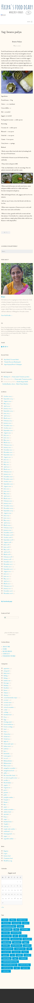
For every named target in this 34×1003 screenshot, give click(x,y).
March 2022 (7, 443)
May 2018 (6, 550)
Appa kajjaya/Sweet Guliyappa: (13, 364)
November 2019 (8, 508)
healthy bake (27, 939)
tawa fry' (6, 827)
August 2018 (7, 542)
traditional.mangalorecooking (10, 961)
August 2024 (7, 401)
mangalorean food (9, 771)
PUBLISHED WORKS (9, 656)
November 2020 (8, 479)
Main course (7, 766)
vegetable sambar (8, 839)
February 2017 (8, 586)
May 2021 (6, 464)
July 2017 (6, 574)
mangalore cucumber (9, 768)
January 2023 (7, 423)
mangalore (27, 945)
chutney (6, 695)
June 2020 (6, 491)
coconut (6, 700)
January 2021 (7, 474)
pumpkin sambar (8, 797)
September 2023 (8, 411)
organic (6, 785)
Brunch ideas (6, 923)
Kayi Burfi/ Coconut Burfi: (11, 359)
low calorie (5, 945)
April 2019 (7, 523)
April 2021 (7, 467)
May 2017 (6, 579)
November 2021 (8, 452)
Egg (5, 719)
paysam (6, 792)
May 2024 (6, 404)
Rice (5, 805)
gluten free (22, 936)
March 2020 (7, 498)
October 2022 (7, 428)
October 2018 (7, 537)
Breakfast (6, 688)
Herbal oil (6, 736)
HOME (5, 649)
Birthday (6, 685)
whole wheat (6, 971)
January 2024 (7, 409)
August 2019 (7, 513)
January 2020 (7, 503)
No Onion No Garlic (9, 775)
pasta (5, 790)
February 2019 (8, 528)
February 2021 (8, 472)
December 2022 (8, 426)
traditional (6, 831)
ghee (15, 936)
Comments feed (8, 858)
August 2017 (7, 571)
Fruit (5, 732)
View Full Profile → (6, 315)
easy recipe (5, 933)
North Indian (7, 783)
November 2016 (8, 593)
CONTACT (6, 654)
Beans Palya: (17, 42)
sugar (5, 819)
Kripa (3, 297)
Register (6, 851)
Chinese (6, 693)
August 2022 (7, 433)
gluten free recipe (16, 939)
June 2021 (6, 462)
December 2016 (8, 591)
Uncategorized (8, 834)
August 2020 (7, 486)
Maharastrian (7, 763)
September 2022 (8, 430)
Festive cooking (8, 727)
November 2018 (8, 535)
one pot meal (6, 952)
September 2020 (8, 484)
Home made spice (9, 744)
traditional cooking (24, 965)
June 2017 (6, 576)
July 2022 (6, 435)
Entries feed (7, 856)
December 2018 (8, 533)
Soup (5, 817)
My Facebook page (6, 601)
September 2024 (8, 399)
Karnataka (6, 753)
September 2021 (8, 455)
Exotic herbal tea (8, 724)
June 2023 (6, 413)
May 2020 (6, 494)
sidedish (19, 955)
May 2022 (6, 440)
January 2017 (7, 588)
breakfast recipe (22, 920)
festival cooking (16, 933)
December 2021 (8, 450)
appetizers (6, 668)
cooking (6, 712)
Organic (25, 952)
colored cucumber (9, 707)
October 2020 (7, 481)
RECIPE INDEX (7, 651)
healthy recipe (6, 942)
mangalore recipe (20, 949)
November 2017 (8, 564)
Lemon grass (7, 756)
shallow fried (7, 812)
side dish (6, 814)
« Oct (2, 907)
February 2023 (8, 421)
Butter (5, 690)
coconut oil (7, 705)
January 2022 (7, 447)
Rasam (5, 802)
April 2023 (7, 416)
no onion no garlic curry (10, 778)
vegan (5, 836)
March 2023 (7, 418)
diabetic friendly (7, 929)
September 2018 (8, 540)
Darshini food (7, 715)
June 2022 (6, 438)
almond (5, 920)
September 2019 (8, 511)
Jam (5, 751)
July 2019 (6, 516)
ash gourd (6, 671)
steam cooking (6, 958)
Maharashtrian (8, 761)
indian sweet (17, 942)
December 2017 (8, 562)
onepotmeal (16, 952)
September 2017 (8, 569)
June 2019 (6, 518)
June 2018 (6, 547)
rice (12, 955)
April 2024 (7, 406)
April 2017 (7, 581)
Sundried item (7, 822)
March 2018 (7, 554)
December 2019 (8, 506)
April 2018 (7, 552)
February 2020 (8, 501)
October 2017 (7, 567)
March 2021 (7, 469)
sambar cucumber (9, 809)
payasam (5, 955)
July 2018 (6, 545)
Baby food (6, 673)
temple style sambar (9, 829)
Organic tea (7, 788)
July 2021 (6, 460)
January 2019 (7, 530)
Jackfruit (6, 749)
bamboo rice (7, 681)
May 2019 (6, 520)
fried (5, 729)
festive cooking (6, 936)
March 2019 (7, 525)
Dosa (5, 717)
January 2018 (7, 559)
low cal (6, 758)
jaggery (25, 942)
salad (5, 807)
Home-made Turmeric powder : (21, 377)
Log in (5, 853)
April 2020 (7, 496)
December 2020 (8, 477)
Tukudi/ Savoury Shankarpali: (12, 362)
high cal (6, 741)
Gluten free (7, 734)
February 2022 (8, 445)
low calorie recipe (16, 945)
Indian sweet (7, 746)
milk (29, 949)
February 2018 (8, 557)
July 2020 (6, 489)
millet (5, 773)
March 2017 (7, 584)
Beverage (6, 683)
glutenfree (5, 939)
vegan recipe (25, 968)
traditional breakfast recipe (9, 965)
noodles (6, 780)
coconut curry (7, 702)
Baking (5, 676)
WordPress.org (8, 861)
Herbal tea (7, 739)
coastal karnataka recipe (10, 698)
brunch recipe (16, 923)
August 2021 (7, 457)
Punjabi (6, 800)
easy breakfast (25, 929)
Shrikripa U (7, 377)
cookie (5, 710)
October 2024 (7, 396)
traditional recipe (7, 968)
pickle (5, 795)
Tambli (6, 824)
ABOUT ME (6, 647)
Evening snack (8, 722)
